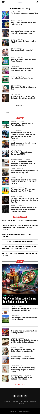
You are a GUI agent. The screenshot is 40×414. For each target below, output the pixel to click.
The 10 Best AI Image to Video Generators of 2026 (18, 241)
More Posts (20, 105)
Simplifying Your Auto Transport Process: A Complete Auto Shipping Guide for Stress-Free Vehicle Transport (20, 227)
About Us (15, 401)
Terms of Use (20, 404)
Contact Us (7, 401)
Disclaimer (33, 401)
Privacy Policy (24, 401)
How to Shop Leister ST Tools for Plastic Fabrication (19, 220)
